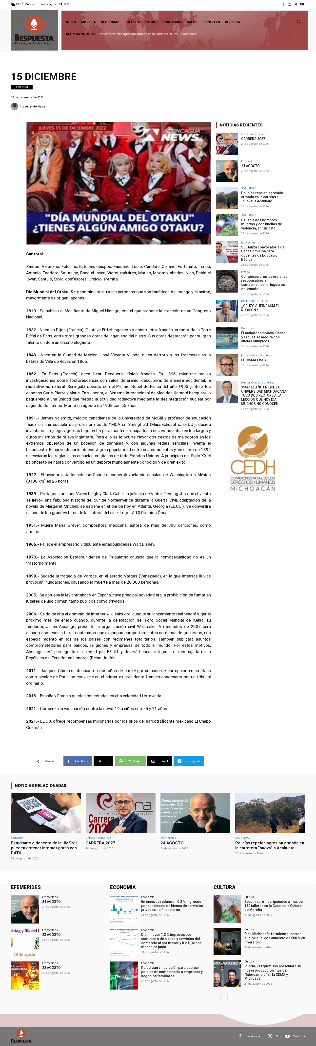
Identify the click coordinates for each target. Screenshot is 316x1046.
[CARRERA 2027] (227, 144)
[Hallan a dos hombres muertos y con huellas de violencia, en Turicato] (227, 225)
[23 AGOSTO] (25, 942)
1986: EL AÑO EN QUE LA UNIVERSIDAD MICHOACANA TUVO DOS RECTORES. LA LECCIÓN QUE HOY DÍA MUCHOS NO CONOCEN (263, 395)
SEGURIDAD (249, 188)
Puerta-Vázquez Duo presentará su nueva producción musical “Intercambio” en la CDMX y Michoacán (272, 972)
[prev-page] (14, 999)
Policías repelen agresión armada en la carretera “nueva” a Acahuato (147, 34)
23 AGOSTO (51, 935)
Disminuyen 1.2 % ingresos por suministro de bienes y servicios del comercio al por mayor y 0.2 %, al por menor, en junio (171, 941)
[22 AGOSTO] (25, 975)
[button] (298, 21)
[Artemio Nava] (15, 106)
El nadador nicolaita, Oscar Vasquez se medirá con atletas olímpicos (263, 337)
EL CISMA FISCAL (254, 360)
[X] (296, 4)
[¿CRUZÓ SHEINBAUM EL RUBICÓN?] (227, 311)
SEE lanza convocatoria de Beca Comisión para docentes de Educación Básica (262, 253)
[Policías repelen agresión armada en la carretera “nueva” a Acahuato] (227, 198)
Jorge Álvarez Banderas (256, 355)
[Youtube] (302, 4)
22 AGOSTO (51, 968)
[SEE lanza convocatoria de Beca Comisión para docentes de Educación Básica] (227, 252)
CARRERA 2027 (253, 139)
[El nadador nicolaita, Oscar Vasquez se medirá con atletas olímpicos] (227, 338)
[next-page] (22, 999)
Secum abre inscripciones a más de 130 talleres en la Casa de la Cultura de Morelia (273, 906)
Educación (248, 242)
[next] (302, 34)
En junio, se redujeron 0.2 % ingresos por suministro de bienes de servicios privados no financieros (172, 906)
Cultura (249, 896)
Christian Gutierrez (254, 134)
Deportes (247, 328)
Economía (147, 896)
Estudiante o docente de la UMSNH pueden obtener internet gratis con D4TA (44, 847)
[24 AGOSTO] (227, 171)
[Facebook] (283, 4)
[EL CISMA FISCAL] (227, 365)
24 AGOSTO (250, 166)
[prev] (294, 34)
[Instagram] (289, 4)
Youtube (299, 1036)
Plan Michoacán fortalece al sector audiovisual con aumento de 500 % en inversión (274, 938)
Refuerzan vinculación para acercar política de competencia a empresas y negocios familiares (172, 972)
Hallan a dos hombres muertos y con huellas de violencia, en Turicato (261, 224)
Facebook (253, 1036)
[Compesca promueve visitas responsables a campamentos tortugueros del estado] (227, 281)
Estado (245, 271)
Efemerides (22, 87)
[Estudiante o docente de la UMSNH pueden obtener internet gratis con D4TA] (46, 813)
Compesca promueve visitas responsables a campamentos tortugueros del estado (264, 283)
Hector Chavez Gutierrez (258, 382)
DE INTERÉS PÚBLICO (254, 301)
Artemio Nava (35, 106)
